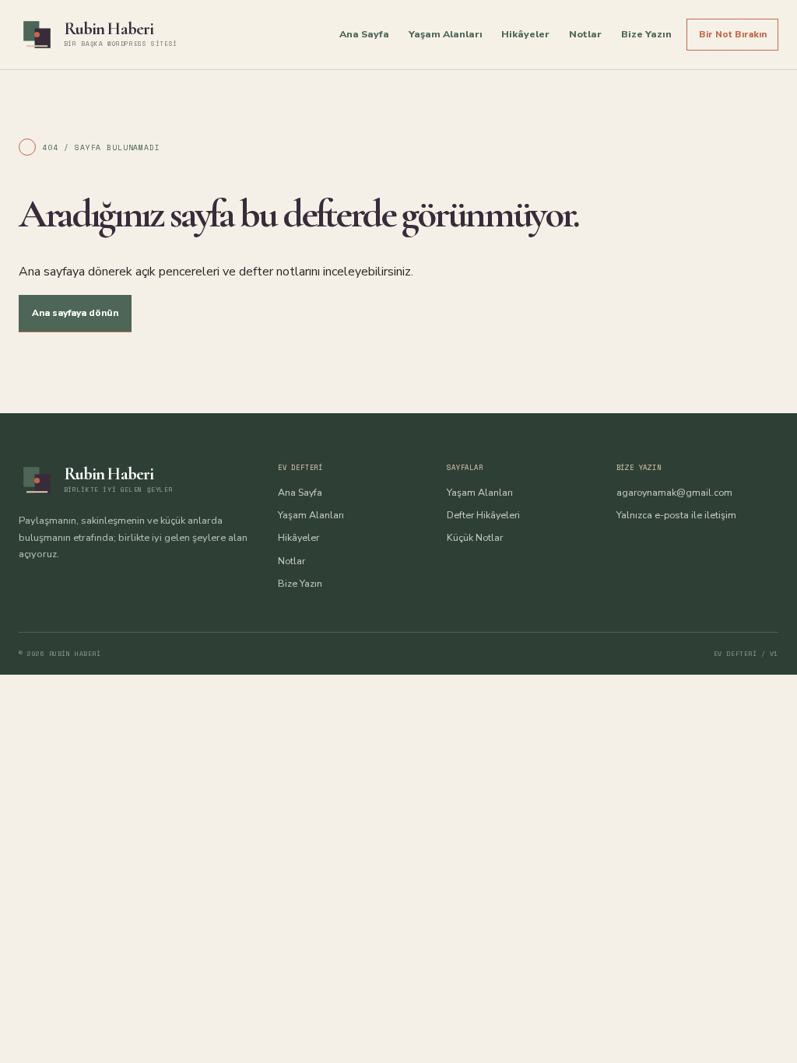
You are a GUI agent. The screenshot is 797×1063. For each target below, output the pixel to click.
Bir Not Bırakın (733, 34)
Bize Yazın (646, 33)
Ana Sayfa (364, 33)
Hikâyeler (525, 33)
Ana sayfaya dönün (75, 313)
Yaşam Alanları (446, 33)
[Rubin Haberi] (37, 34)
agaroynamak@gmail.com (674, 492)
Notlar (585, 33)
